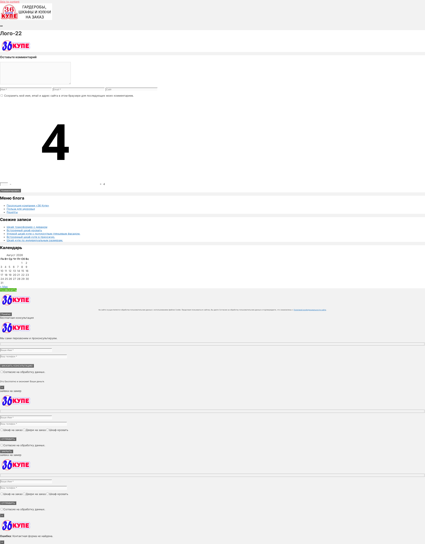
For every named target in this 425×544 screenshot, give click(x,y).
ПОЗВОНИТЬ (8, 290)
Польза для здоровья (21, 208)
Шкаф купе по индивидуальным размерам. (35, 240)
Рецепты (12, 212)
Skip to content (9, 1)
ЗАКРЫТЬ (6, 451)
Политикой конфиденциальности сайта (310, 310)
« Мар (4, 286)
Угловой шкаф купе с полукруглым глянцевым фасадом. (43, 233)
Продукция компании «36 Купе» (28, 205)
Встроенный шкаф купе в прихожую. (31, 237)
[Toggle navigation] (1, 25)
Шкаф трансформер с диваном (27, 227)
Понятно (5, 314)
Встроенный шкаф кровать (24, 230)
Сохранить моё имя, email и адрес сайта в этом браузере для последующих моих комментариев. (69, 95)
